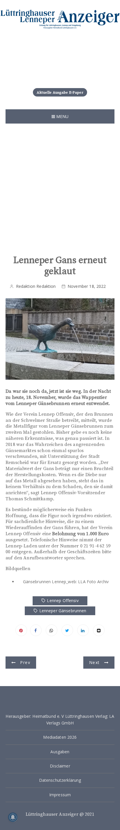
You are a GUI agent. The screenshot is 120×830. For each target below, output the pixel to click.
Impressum (60, 794)
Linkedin (83, 630)
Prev (25, 662)
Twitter (67, 630)
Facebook (36, 630)
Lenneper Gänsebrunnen (63, 610)
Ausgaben (59, 751)
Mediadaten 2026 (60, 737)
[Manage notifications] (12, 817)
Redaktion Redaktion (36, 286)
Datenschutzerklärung (60, 780)
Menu (62, 116)
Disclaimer (60, 766)
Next (94, 662)
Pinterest (21, 630)
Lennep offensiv (62, 600)
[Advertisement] (60, 186)
